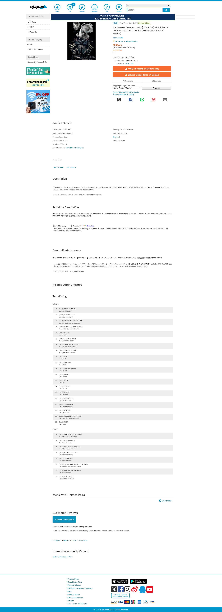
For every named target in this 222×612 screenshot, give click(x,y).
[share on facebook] (130, 99)
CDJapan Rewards (75, 598)
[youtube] (149, 589)
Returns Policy (74, 595)
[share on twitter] (119, 99)
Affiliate (71, 601)
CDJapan (56, 541)
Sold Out (129, 63)
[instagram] (127, 589)
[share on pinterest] (153, 99)
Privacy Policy (73, 579)
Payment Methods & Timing (123, 95)
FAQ (70, 591)
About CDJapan (74, 585)
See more (166, 501)
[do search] (166, 10)
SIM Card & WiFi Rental (77, 604)
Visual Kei (83, 541)
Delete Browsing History (62, 557)
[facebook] (121, 589)
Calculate (156, 88)
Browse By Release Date (37, 62)
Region (115, 137)
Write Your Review (65, 520)
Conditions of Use (75, 582)
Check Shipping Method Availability (126, 92)
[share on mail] (165, 99)
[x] (114, 589)
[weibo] (134, 589)
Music (66, 541)
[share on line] (142, 99)
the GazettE (118, 37)
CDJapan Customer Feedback (80, 588)
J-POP (73, 541)
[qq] (142, 589)
